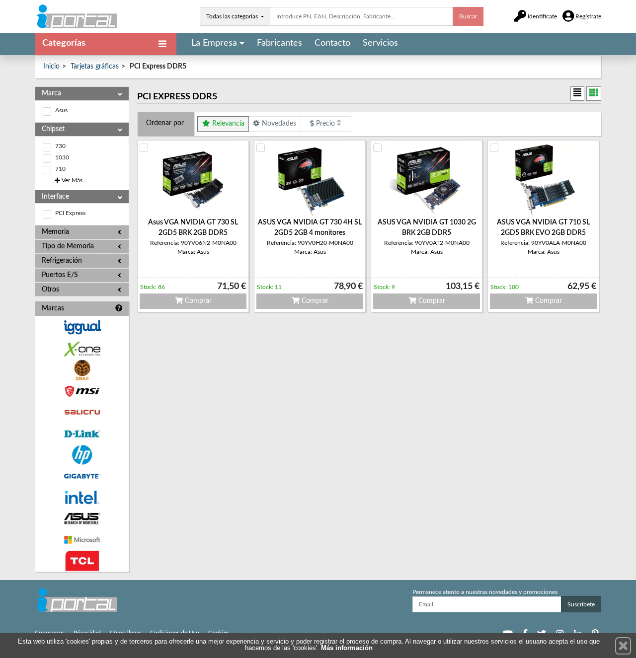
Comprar (197, 300)
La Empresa (214, 43)
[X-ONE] (82, 349)
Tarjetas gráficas (95, 66)
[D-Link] (82, 433)
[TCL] (82, 561)
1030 (62, 157)
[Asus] (82, 518)
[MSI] (82, 391)
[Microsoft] (82, 540)
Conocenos (50, 633)
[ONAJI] (82, 370)
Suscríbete (581, 604)
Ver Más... (73, 180)
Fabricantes (279, 43)
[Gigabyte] (82, 476)
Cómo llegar (125, 633)
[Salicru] (82, 412)
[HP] (82, 455)
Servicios (380, 43)
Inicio (51, 66)
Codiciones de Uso (174, 633)
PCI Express (70, 213)
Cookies (218, 633)
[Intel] (82, 497)
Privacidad (87, 633)
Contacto (332, 43)
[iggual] (82, 327)
